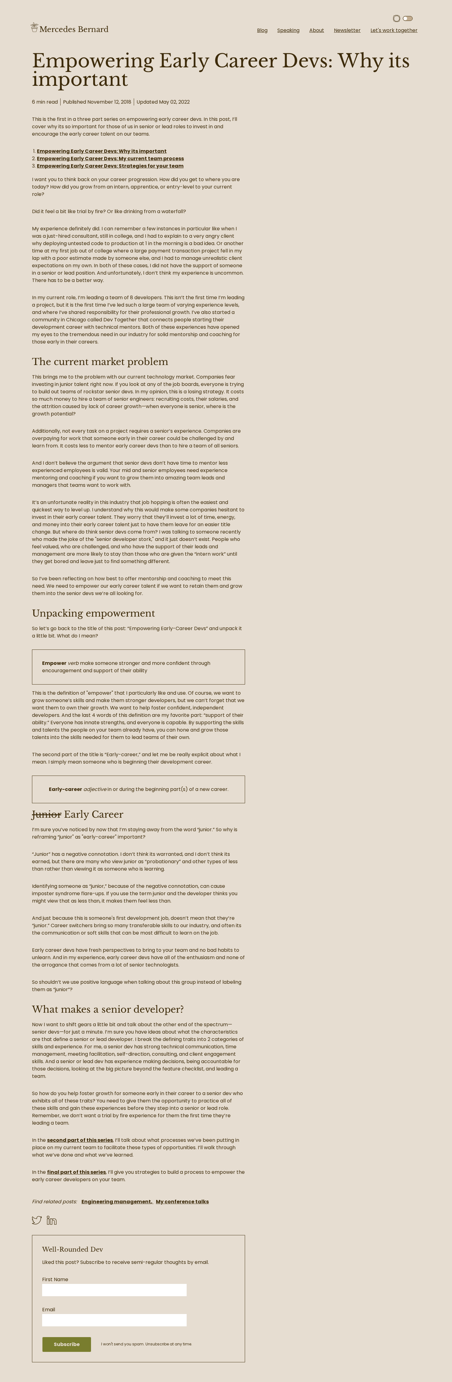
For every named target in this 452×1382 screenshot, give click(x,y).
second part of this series (80, 1140)
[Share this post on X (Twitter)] (39, 1220)
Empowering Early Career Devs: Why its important (102, 151)
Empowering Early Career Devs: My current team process (110, 158)
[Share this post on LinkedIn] (52, 1220)
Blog (262, 30)
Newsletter (347, 30)
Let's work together (394, 30)
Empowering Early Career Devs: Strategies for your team (110, 165)
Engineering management (116, 1201)
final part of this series (76, 1172)
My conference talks (182, 1201)
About (316, 30)
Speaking (288, 30)
